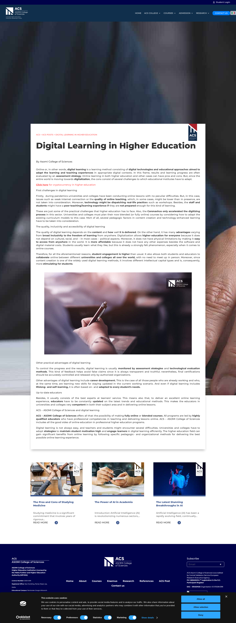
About (82, 581)
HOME (138, 13)
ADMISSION (184, 13)
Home (69, 581)
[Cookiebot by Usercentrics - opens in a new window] (23, 618)
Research (128, 581)
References (147, 581)
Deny (200, 615)
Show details (147, 617)
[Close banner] (226, 596)
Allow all (201, 599)
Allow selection (201, 607)
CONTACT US (221, 13)
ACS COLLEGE (151, 13)
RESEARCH (201, 13)
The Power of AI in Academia (114, 502)
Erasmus (112, 581)
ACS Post (164, 581)
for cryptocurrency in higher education (66, 184)
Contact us (117, 585)
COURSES (168, 13)
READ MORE (40, 522)
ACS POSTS (47, 134)
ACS (38, 134)
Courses (97, 581)
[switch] (84, 617)
